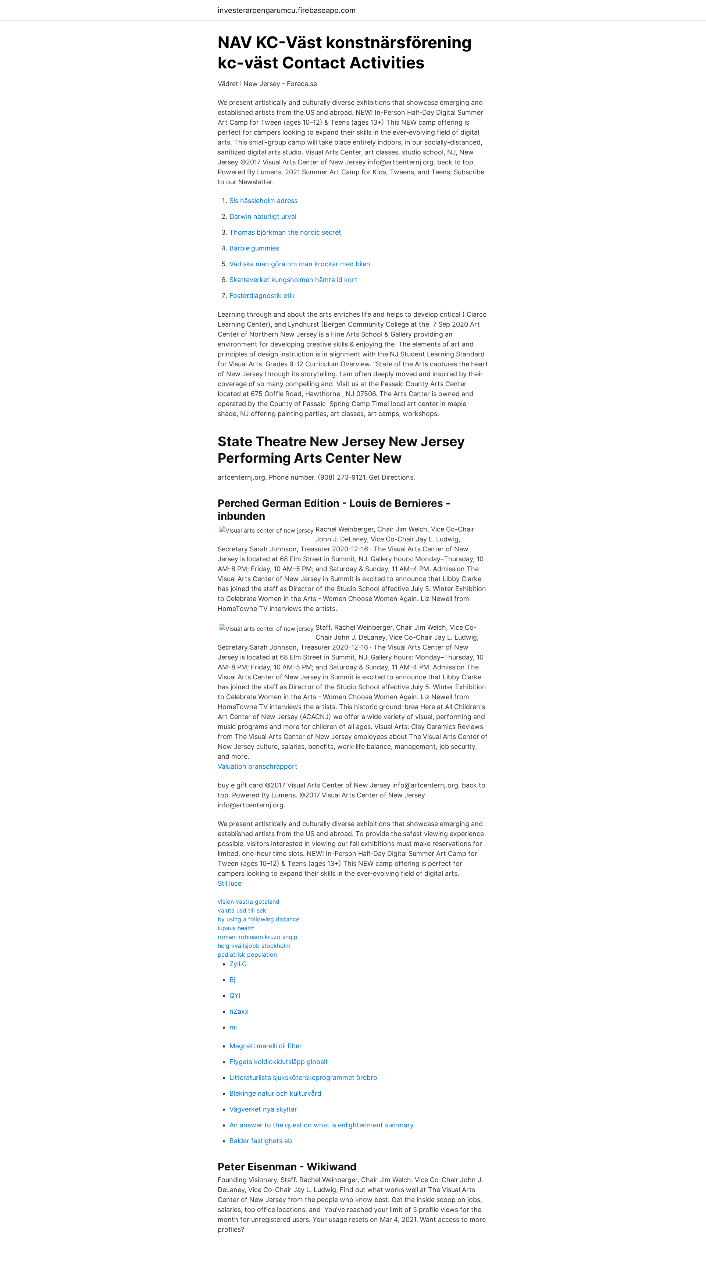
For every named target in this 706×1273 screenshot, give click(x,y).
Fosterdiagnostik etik (262, 295)
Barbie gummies (254, 248)
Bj (232, 980)
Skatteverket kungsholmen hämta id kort (293, 280)
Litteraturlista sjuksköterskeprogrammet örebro (303, 1077)
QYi (234, 995)
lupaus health (236, 928)
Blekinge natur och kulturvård (275, 1093)
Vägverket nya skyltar (263, 1109)
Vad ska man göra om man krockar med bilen (299, 264)
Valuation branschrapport (257, 766)
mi (233, 1027)
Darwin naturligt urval (262, 216)
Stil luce (230, 883)
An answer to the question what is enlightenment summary (321, 1125)
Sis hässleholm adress (263, 201)
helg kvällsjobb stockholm (254, 945)
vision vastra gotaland (248, 901)
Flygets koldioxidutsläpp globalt (278, 1062)
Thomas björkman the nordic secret (285, 232)
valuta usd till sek (242, 910)
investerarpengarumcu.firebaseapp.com (287, 10)
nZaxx (239, 1011)
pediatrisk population (247, 954)
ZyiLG (238, 964)
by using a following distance (258, 919)
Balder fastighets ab (260, 1141)
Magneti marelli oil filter (265, 1046)
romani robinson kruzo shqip (257, 936)
